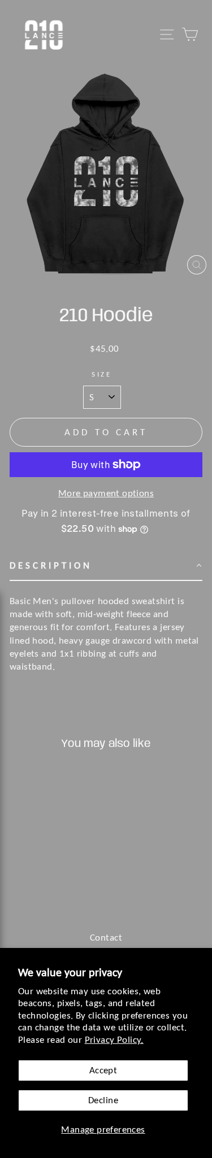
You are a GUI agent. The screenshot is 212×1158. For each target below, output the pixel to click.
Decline (103, 1099)
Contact (106, 937)
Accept (103, 1070)
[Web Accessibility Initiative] (4, 1145)
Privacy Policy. (114, 1039)
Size (102, 374)
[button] (106, 566)
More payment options (106, 493)
